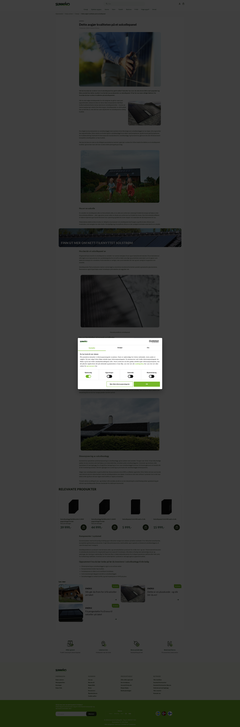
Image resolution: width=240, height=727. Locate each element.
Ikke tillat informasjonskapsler (120, 384)
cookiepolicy (139, 364)
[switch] (109, 376)
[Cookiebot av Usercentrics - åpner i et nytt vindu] (152, 341)
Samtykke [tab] (92, 348)
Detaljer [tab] (120, 347)
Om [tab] (148, 347)
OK (147, 384)
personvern (91, 366)
